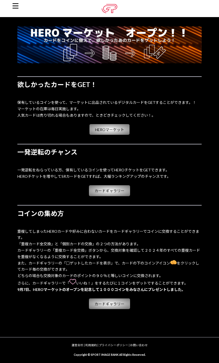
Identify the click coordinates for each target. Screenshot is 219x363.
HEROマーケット (109, 129)
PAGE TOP (209, 346)
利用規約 (91, 345)
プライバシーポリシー (113, 345)
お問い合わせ (139, 345)
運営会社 (77, 345)
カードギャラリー (109, 190)
